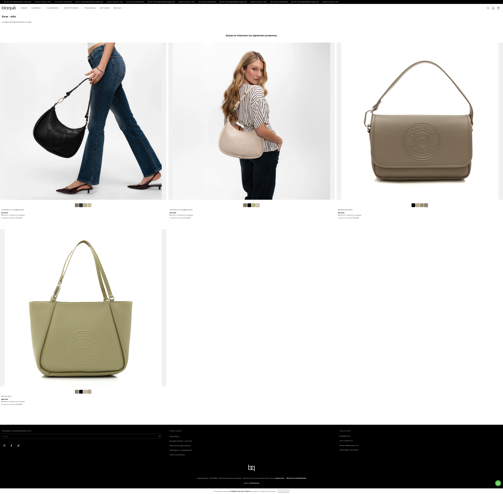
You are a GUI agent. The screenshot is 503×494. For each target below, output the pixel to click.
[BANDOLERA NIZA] (413, 205)
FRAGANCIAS (90, 8)
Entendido (283, 491)
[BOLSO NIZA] (77, 392)
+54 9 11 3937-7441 (346, 441)
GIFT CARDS (104, 8)
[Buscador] (488, 8)
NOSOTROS (174, 436)
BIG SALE (117, 8)
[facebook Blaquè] (11, 445)
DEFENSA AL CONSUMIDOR (181, 450)
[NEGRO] (81, 205)
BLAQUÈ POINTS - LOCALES (181, 441)
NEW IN (24, 8)
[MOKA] (77, 205)
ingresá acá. (279, 478)
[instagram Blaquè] (4, 445)
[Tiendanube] (251, 483)
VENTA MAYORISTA (177, 455)
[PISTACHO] (85, 205)
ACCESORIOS (52, 8)
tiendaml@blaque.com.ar (349, 445)
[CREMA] (89, 205)
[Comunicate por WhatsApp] (498, 483)
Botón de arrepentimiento (296, 478)
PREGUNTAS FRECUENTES (180, 446)
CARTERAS (36, 8)
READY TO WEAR (71, 8)
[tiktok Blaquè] (18, 445)
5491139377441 (344, 436)
